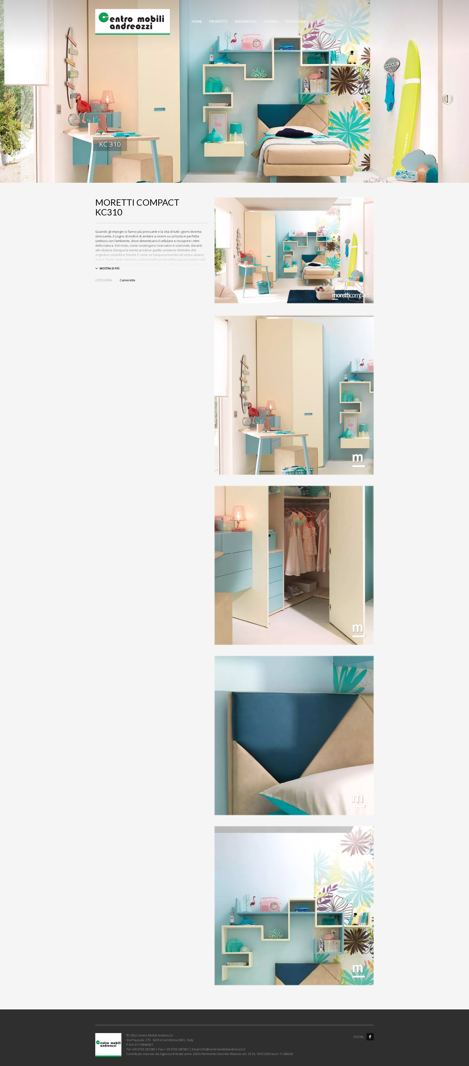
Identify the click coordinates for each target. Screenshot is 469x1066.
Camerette (127, 280)
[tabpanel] (234, 91)
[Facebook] (370, 1036)
